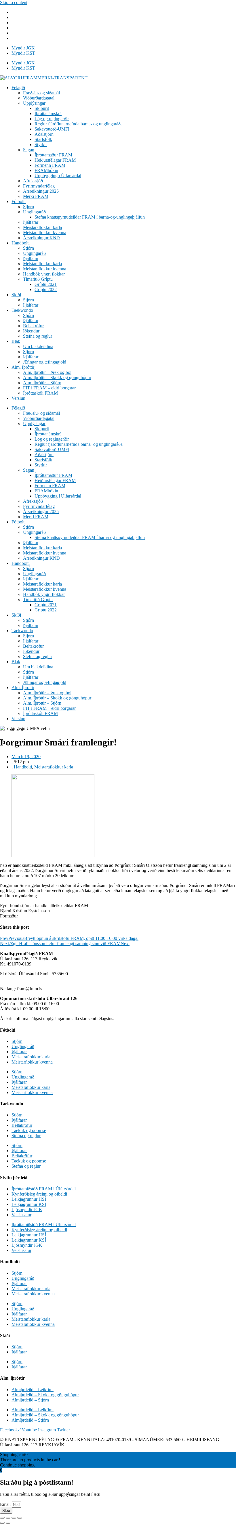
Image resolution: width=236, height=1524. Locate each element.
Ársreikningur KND (41, 237)
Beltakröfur (33, 325)
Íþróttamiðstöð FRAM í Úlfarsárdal (44, 1188)
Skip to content (13, 2)
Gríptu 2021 (46, 284)
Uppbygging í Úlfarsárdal (58, 175)
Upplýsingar (34, 103)
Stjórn (28, 206)
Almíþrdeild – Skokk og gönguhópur (45, 1394)
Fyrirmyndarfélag (39, 185)
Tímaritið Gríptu (38, 279)
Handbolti (21, 242)
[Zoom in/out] (19, 1518)
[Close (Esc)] (2, 1518)
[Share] (8, 1518)
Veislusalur (21, 1214)
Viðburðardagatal (38, 97)
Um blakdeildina (38, 346)
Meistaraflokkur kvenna (44, 232)
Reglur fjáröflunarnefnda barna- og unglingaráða (79, 123)
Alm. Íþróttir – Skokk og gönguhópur (57, 377)
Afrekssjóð (33, 180)
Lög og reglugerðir (52, 118)
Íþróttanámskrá (48, 113)
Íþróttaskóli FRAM (40, 393)
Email (6, 1504)
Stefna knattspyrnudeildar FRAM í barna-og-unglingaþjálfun (90, 217)
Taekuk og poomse (29, 1130)
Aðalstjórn (44, 134)
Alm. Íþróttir (23, 367)
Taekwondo (22, 310)
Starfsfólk (43, 139)
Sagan (28, 149)
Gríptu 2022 (46, 289)
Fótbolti (19, 201)
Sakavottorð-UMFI (52, 129)
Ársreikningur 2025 (41, 191)
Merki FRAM (35, 196)
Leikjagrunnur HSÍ (29, 1199)
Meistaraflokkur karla (42, 227)
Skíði (16, 294)
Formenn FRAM (50, 165)
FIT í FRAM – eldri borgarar (49, 387)
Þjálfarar (30, 222)
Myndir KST (23, 53)
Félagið (18, 87)
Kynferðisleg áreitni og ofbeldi (39, 1194)
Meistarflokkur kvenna (32, 1062)
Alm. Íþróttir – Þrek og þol (47, 372)
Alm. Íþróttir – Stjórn (42, 382)
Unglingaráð (34, 211)
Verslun (18, 398)
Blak (16, 341)
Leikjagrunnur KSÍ (29, 1204)
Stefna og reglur (37, 336)
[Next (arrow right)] (8, 1523)
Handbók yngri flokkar (44, 273)
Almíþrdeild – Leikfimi (33, 1389)
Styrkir (41, 144)
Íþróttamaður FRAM (53, 154)
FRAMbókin (46, 170)
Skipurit (42, 108)
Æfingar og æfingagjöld (44, 362)
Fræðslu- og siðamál (41, 92)
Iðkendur (31, 330)
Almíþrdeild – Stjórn (30, 1399)
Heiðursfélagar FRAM (55, 160)
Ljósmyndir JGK (27, 1209)
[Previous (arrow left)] (2, 1523)
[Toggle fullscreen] (14, 1518)
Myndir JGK (23, 47)
